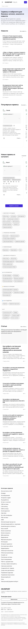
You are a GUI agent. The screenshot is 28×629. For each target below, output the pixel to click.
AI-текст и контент (14, 317)
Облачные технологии (18, 278)
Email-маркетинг (21, 216)
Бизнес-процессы (19, 261)
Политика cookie (15, 604)
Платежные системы (7, 292)
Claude (8, 110)
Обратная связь (14, 599)
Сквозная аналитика (7, 227)
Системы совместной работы (9, 238)
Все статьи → (24, 326)
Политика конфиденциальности (15, 602)
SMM (4, 219)
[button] (2, 2)
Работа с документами (7, 264)
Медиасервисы (14, 250)
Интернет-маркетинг (7, 224)
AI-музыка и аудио (15, 315)
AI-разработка (6, 317)
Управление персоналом (14, 303)
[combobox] (14, 6)
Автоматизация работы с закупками (10, 289)
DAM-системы (6, 258)
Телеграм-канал (6, 596)
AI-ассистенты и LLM (7, 312)
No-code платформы (7, 275)
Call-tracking (13, 216)
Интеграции (15, 275)
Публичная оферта (6, 604)
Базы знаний (5, 235)
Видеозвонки (5, 250)
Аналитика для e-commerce (12, 219)
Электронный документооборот (9, 266)
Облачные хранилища (7, 281)
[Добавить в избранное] (4, 138)
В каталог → (24, 105)
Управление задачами (19, 241)
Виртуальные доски (15, 235)
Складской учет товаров (18, 292)
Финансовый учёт (6, 295)
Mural (8, 162)
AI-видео (15, 312)
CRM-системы (6, 216)
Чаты (20, 250)
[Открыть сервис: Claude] (4, 110)
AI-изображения (6, 315)
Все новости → (23, 31)
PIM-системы (13, 258)
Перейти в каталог (14, 205)
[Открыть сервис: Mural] (4, 162)
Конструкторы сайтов (7, 278)
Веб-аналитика (16, 221)
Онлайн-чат (16, 224)
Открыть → (19, 138)
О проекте (4, 602)
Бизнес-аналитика (7, 221)
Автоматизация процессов (8, 261)
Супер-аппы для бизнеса (8, 241)
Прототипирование (18, 281)
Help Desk (5, 303)
